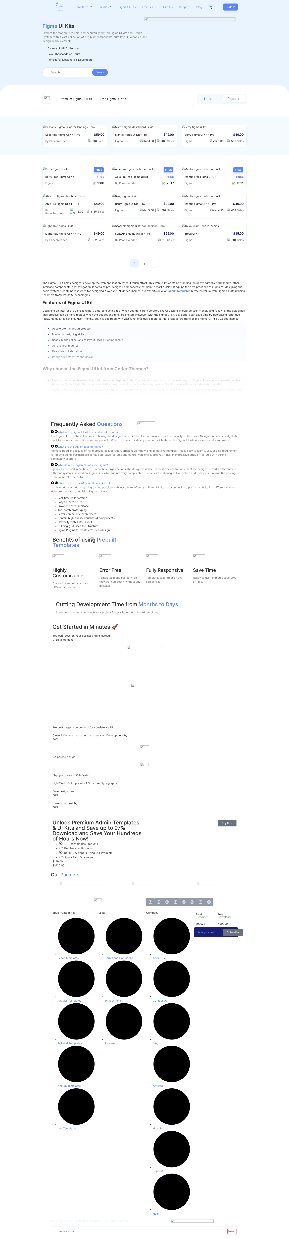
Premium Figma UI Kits (76, 99)
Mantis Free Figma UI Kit (200, 176)
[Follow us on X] (167, 902)
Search (232, 1231)
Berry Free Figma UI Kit (59, 176)
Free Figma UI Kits (113, 99)
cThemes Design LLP (89, 1221)
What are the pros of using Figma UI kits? (84, 483)
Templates (81, 7)
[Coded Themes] (98, 900)
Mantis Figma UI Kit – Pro (131, 134)
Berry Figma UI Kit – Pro (199, 134)
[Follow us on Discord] (192, 902)
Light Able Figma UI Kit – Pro (63, 233)
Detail (85, 127)
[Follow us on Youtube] (209, 902)
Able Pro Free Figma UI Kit (131, 176)
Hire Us (168, 7)
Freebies (147, 7)
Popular (233, 99)
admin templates (179, 291)
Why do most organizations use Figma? (83, 465)
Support (184, 7)
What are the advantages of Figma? (80, 446)
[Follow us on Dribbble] (200, 902)
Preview (64, 127)
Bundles (104, 7)
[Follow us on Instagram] (184, 902)
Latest (209, 99)
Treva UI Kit (192, 233)
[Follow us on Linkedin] (159, 902)
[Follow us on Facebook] (175, 902)
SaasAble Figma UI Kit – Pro (62, 134)
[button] (230, 7)
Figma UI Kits (127, 7)
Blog (199, 7)
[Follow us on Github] (150, 902)
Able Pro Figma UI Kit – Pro (62, 204)
